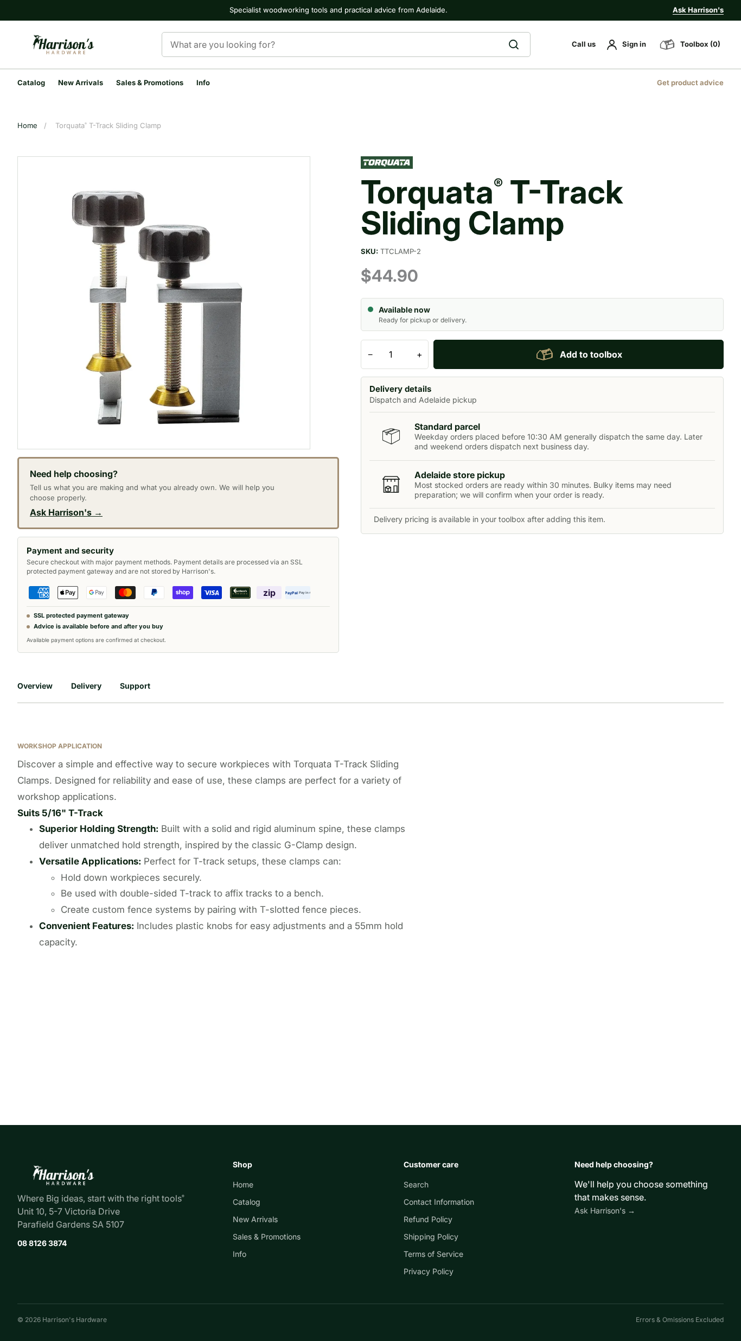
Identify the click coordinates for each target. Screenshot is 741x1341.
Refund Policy (428, 1219)
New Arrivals (80, 82)
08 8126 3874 (42, 1243)
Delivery (86, 685)
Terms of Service (433, 1254)
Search (416, 1184)
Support (135, 685)
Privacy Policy (428, 1271)
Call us (584, 44)
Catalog (31, 82)
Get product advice (690, 82)
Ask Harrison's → (66, 512)
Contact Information (439, 1201)
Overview (35, 685)
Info (203, 82)
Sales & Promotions (149, 82)
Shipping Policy (431, 1236)
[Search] (517, 44)
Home (27, 125)
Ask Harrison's (698, 9)
